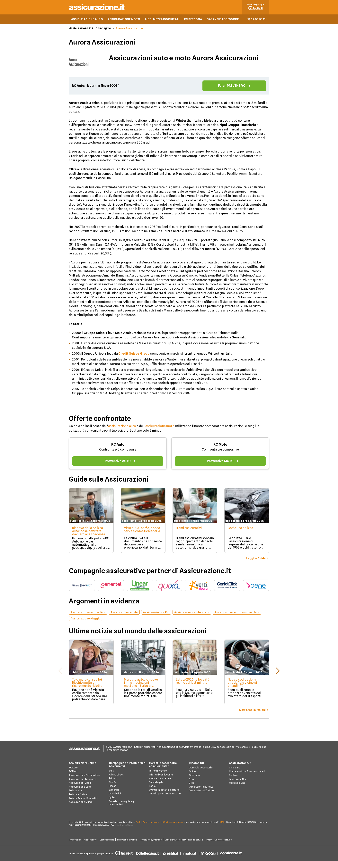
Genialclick (115, 793)
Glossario (194, 775)
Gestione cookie (107, 840)
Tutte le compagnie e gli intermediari (122, 803)
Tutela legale (156, 782)
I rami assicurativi (189, 528)
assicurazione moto (159, 426)
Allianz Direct (116, 774)
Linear (112, 785)
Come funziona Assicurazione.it (247, 771)
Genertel (114, 789)
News (192, 779)
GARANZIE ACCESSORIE (223, 19)
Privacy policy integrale (151, 840)
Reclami (233, 775)
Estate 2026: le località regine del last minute (192, 681)
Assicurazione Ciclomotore (84, 775)
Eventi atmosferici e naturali (164, 789)
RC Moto (220, 444)
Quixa (112, 797)
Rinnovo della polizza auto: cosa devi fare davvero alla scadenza (88, 531)
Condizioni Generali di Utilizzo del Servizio (184, 840)
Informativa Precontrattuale (219, 840)
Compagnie (103, 28)
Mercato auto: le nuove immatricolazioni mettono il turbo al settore (141, 684)
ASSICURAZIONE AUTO (87, 19)
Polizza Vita (75, 790)
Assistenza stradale (160, 778)
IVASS (221, 822)
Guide (192, 771)
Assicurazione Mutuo (81, 801)
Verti (111, 770)
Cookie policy (90, 840)
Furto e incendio (158, 770)
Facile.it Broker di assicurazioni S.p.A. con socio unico (159, 822)
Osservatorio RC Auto (201, 786)
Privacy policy (75, 840)
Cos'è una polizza (240, 528)
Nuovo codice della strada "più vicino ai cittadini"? (242, 683)
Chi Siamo (234, 767)
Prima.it (113, 778)
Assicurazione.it (80, 28)
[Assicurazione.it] (97, 11)
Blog (191, 782)
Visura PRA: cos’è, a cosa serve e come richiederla (142, 529)
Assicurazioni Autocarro (82, 779)
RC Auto (117, 444)
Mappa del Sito (237, 782)
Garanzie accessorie (200, 767)
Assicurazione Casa (80, 786)
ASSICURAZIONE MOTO (124, 19)
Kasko (152, 785)
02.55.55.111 (259, 19)
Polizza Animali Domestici (83, 798)
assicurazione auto (122, 426)
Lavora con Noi (237, 779)
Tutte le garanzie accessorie (165, 793)
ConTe (112, 782)
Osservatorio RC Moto (201, 790)
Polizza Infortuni (78, 794)
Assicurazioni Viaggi (80, 782)
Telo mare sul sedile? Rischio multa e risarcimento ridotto (87, 683)
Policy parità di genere (127, 840)
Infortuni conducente (161, 774)
